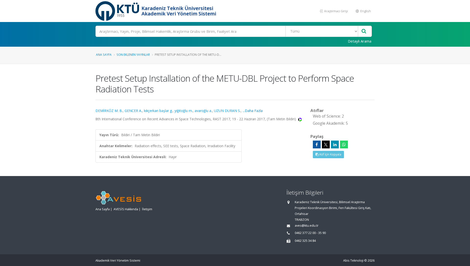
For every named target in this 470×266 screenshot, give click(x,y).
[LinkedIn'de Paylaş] (335, 144)
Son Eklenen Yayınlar (133, 54)
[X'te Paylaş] (326, 144)
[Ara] (363, 31)
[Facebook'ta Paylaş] (317, 144)
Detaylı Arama (359, 41)
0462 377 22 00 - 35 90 (310, 233)
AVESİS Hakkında (126, 209)
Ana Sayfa (104, 54)
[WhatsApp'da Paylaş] (344, 144)
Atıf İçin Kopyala (329, 154)
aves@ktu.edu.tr (306, 225)
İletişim (147, 209)
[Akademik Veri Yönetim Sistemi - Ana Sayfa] (117, 11)
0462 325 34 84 (305, 241)
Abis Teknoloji (353, 260)
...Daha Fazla (253, 110)
